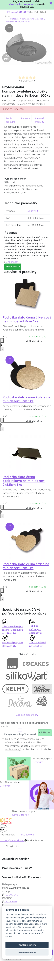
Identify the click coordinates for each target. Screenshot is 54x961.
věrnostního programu (21, 4)
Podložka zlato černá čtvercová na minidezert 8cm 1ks (27, 319)
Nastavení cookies (27, 952)
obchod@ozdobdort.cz (12, 840)
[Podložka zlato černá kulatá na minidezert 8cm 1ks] (27, 373)
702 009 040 (11, 894)
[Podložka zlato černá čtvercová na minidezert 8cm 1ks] (27, 293)
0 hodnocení (27, 81)
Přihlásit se (44, 732)
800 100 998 (27, 834)
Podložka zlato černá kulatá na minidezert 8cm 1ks (26, 399)
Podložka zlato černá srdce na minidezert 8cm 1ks (26, 566)
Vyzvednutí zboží (14, 877)
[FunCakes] (41, 701)
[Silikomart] (27, 676)
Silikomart (33, 210)
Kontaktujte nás (20, 814)
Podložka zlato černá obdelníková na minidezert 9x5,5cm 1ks (23, 481)
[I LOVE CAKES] (36, 663)
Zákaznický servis (14, 859)
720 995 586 (10, 901)
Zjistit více (38, 762)
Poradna (33, 877)
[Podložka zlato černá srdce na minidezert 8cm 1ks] (27, 540)
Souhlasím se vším (27, 945)
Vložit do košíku (34, 341)
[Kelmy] (15, 688)
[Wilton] (42, 688)
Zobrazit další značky (27, 714)
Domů (7, 16)
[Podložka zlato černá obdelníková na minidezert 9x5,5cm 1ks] (27, 453)
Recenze (25, 118)
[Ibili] (12, 663)
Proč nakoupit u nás (16, 868)
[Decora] (20, 701)
